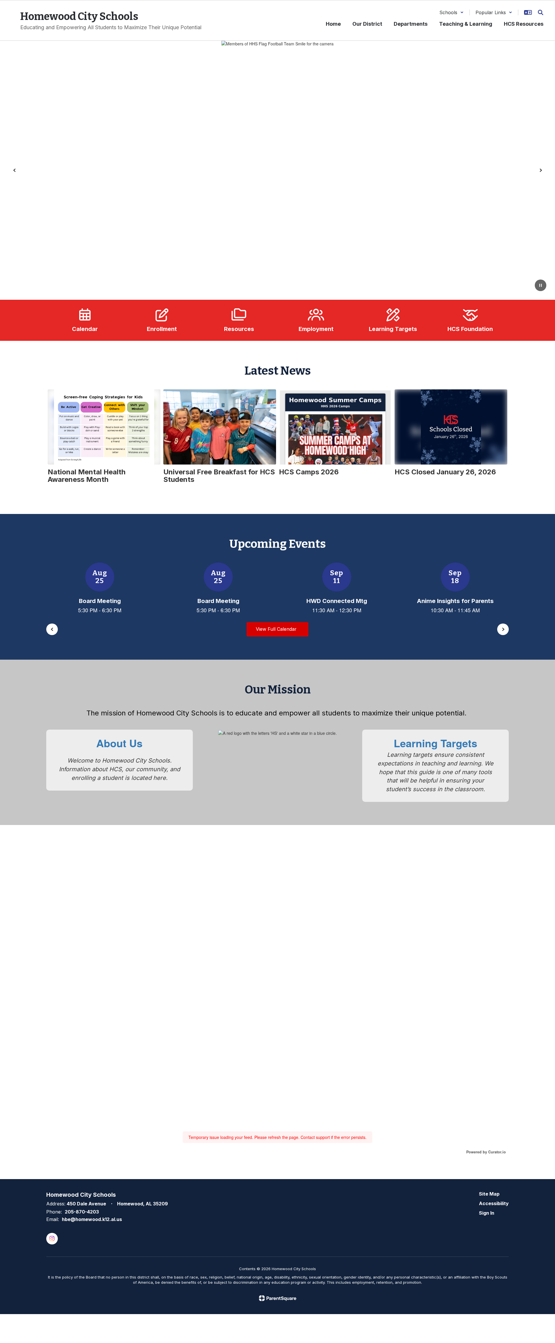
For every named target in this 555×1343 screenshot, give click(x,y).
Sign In (486, 1213)
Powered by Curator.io (486, 1152)
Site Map (489, 1194)
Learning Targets (435, 742)
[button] (451, 12)
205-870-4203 (82, 1212)
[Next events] (503, 629)
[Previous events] (52, 629)
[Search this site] (540, 12)
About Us (119, 742)
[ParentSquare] (278, 1298)
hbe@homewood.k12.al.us (92, 1219)
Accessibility (494, 1203)
